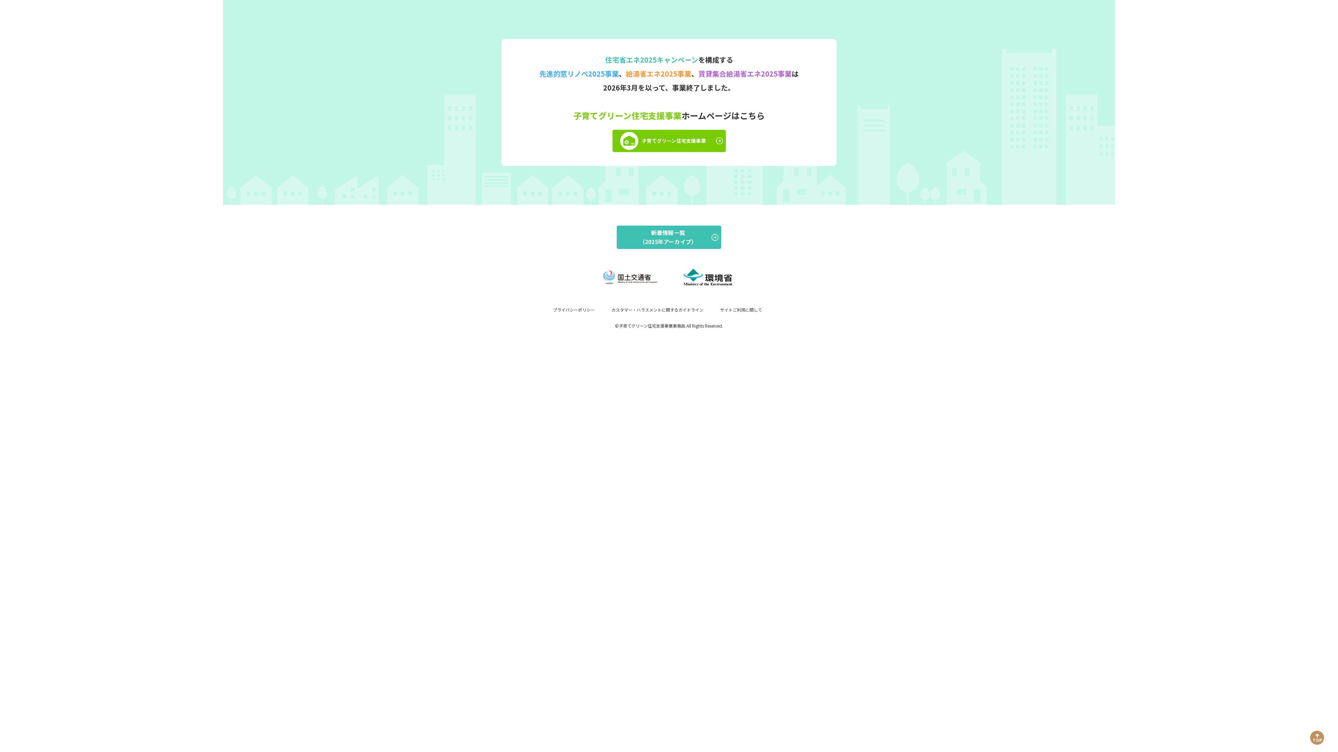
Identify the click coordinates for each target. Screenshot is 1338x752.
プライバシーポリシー (574, 310)
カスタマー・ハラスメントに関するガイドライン (657, 310)
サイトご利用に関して (741, 310)
